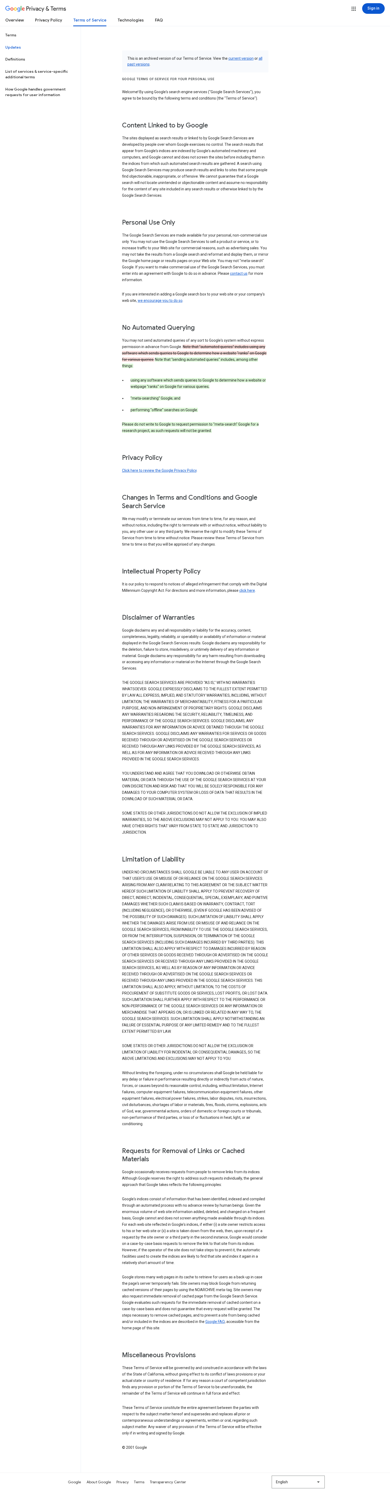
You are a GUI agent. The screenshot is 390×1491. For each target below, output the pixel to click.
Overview (14, 20)
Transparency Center (168, 1482)
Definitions (15, 59)
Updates (13, 47)
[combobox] (298, 1482)
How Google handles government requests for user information (35, 92)
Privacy (122, 1482)
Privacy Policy (48, 20)
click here (247, 590)
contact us (239, 273)
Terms (10, 35)
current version (241, 58)
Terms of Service (89, 20)
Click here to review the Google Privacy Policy (159, 470)
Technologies (131, 20)
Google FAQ (215, 1321)
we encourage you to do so (160, 300)
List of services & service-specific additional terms (36, 74)
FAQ (159, 20)
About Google (98, 1482)
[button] (353, 8)
